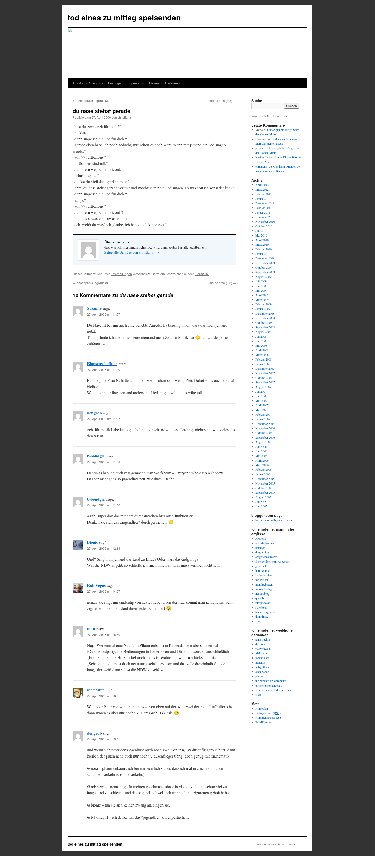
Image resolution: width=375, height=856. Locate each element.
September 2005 (265, 492)
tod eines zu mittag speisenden (124, 17)
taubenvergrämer (265, 612)
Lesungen (115, 83)
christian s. (125, 117)
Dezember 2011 (264, 203)
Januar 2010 (262, 254)
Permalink (202, 273)
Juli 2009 (261, 281)
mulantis (260, 662)
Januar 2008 (262, 364)
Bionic (92, 542)
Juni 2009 (261, 286)
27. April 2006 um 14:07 (103, 591)
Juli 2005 (261, 502)
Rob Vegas (96, 585)
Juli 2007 (261, 391)
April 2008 (262, 350)
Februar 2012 (263, 194)
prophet (260, 148)
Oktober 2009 (263, 267)
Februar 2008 (263, 359)
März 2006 (262, 465)
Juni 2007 (261, 396)
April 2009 (262, 295)
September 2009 (265, 272)
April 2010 (262, 240)
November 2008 (265, 318)
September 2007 (265, 382)
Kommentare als (268, 717)
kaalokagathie (263, 575)
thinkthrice (261, 616)
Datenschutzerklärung (165, 83)
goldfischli (261, 566)
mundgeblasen (264, 584)
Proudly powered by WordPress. (276, 844)
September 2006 (265, 437)
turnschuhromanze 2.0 (268, 685)
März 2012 (262, 189)
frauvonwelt (262, 649)
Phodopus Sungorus (88, 83)
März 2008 (262, 355)
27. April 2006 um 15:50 (103, 634)
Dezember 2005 (264, 479)
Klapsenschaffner (102, 363)
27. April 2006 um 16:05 (103, 696)
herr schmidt (262, 570)
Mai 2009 (261, 290)
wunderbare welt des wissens (273, 690)
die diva (260, 644)
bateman (260, 547)
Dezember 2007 (264, 368)
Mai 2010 (261, 235)
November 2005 (265, 483)
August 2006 (263, 442)
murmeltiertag (263, 589)
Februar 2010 (263, 249)
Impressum (136, 83)
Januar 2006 (262, 474)
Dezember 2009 (264, 258)
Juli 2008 (261, 336)
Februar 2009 (263, 304)
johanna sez (262, 658)
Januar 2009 (262, 309)
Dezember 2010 (264, 217)
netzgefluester (263, 667)
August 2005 (263, 497)
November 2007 (265, 373)
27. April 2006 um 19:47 (103, 739)
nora (91, 628)
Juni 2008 (261, 341)
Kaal (258, 157)
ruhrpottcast (262, 603)
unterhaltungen (121, 273)
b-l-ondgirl (96, 456)
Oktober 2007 (263, 378)
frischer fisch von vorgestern (272, 561)
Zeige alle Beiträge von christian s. (131, 252)
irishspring (261, 653)
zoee (258, 694)
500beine (260, 538)
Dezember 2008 (264, 313)
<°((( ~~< (261, 139)
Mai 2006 (261, 456)
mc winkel (261, 580)
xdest (258, 621)
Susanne (94, 308)
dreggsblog (262, 552)
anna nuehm (262, 639)
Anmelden (261, 708)
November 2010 (265, 221)
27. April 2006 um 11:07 (103, 314)
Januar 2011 (262, 212)
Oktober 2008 (263, 322)
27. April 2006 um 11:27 (103, 419)
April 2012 (262, 185)
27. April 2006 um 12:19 (103, 548)
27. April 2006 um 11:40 (103, 505)
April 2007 (262, 405)
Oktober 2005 (263, 488)
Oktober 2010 (263, 226)
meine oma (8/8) (222, 100)
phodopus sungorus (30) (92, 100)
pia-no (259, 676)
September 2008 (265, 327)
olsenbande (262, 671)
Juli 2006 (261, 446)
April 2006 (262, 460)
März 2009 (262, 299)
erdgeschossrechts (266, 557)
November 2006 (265, 428)
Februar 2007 (263, 414)
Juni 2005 (261, 506)
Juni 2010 (261, 231)
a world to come (265, 543)
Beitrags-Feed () (268, 713)
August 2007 (263, 387)
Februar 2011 (263, 208)
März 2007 (262, 410)
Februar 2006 (263, 469)
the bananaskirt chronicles (270, 681)
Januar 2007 (262, 419)
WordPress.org (264, 722)
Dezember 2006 (264, 423)
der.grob (94, 413)
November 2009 (265, 263)
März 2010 (262, 244)
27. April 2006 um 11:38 (103, 462)
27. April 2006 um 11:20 (103, 369)
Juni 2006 (261, 451)
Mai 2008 (261, 345)
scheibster (95, 690)
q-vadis (259, 598)
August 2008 (263, 332)
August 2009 (263, 277)
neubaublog (262, 593)
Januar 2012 (262, 198)
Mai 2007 (261, 401)
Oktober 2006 (263, 433)
